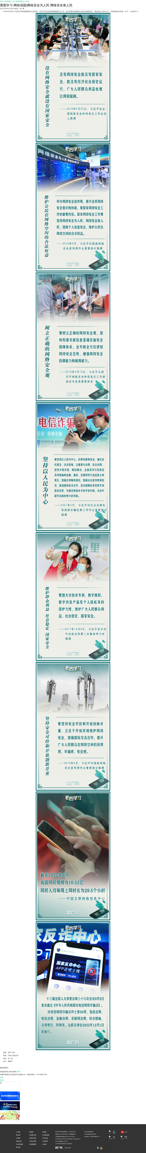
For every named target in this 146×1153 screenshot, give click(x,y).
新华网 (18, 1135)
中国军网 (45, 1141)
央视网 (31, 1132)
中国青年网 (32, 1135)
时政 (27, 1)
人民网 (18, 1132)
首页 (1, 1)
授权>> (18, 1072)
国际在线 (19, 1141)
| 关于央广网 (67, 1148)
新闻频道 (8, 1)
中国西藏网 (32, 1144)
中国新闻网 (45, 1135)
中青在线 (45, 1138)
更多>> (2, 1080)
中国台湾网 (32, 1141)
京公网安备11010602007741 (73, 1139)
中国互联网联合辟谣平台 (90, 1134)
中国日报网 (19, 1144)
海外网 (18, 1147)
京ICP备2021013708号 (60, 1139)
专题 (1, 1077)
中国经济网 (32, 1138)
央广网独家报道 (18, 1)
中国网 (18, 1138)
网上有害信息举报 (88, 1131)
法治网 (44, 1144)
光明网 (44, 1132)
